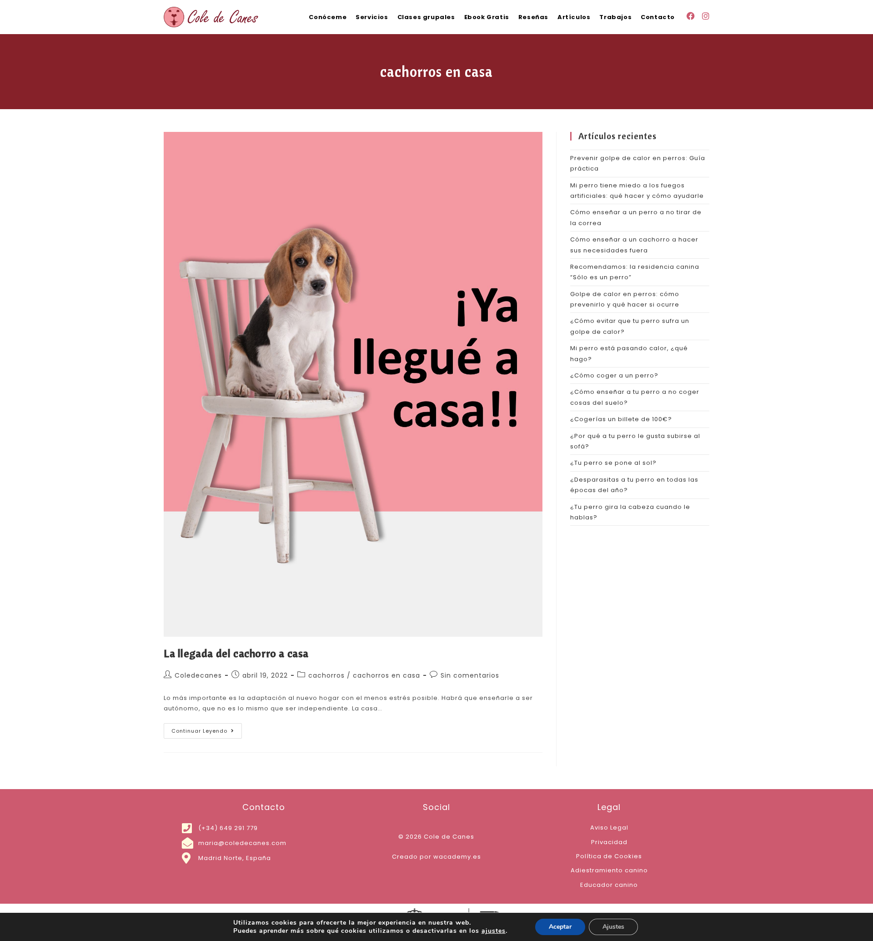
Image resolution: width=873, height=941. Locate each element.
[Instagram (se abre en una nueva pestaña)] (705, 16)
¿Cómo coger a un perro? (614, 375)
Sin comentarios (470, 675)
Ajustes (613, 926)
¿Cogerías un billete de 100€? (621, 419)
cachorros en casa (386, 675)
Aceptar (560, 926)
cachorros (326, 675)
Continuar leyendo (206, 729)
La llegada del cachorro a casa (236, 653)
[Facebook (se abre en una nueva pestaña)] (690, 16)
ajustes (494, 931)
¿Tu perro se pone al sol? (613, 462)
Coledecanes (198, 675)
